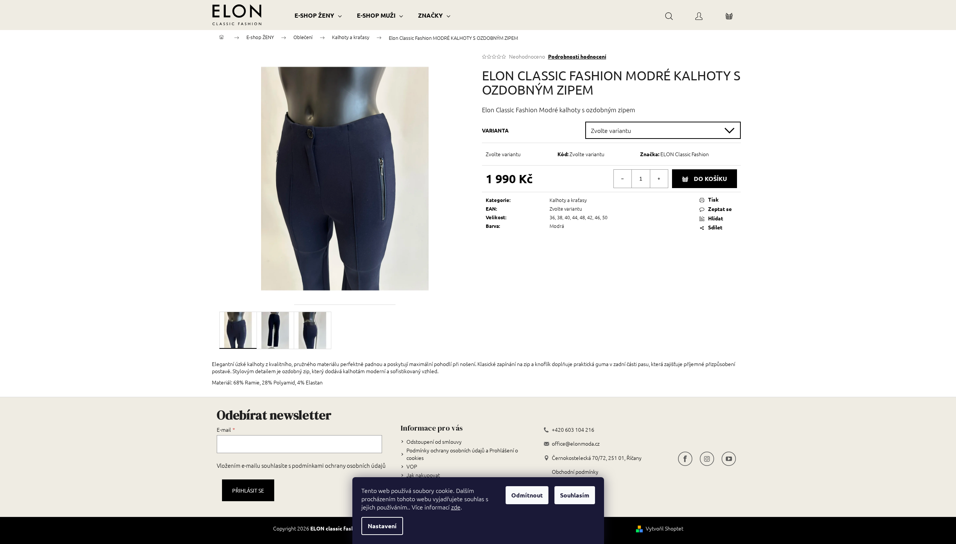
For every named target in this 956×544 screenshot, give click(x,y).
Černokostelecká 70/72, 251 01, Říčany (597, 457)
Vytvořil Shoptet (664, 528)
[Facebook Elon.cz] (685, 458)
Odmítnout (527, 495)
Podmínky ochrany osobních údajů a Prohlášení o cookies (462, 453)
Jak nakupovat (423, 475)
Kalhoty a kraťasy (568, 199)
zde (456, 507)
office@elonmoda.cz (576, 443)
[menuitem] (318, 15)
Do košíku (710, 178)
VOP (411, 466)
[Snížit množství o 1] (623, 179)
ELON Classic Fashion (684, 154)
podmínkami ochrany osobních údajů (339, 465)
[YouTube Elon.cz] (729, 458)
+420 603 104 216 (573, 429)
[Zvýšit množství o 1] (659, 179)
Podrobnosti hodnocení (577, 56)
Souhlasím (574, 495)
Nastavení (382, 526)
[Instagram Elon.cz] (707, 458)
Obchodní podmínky (575, 471)
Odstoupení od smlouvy (434, 441)
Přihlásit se (248, 490)
